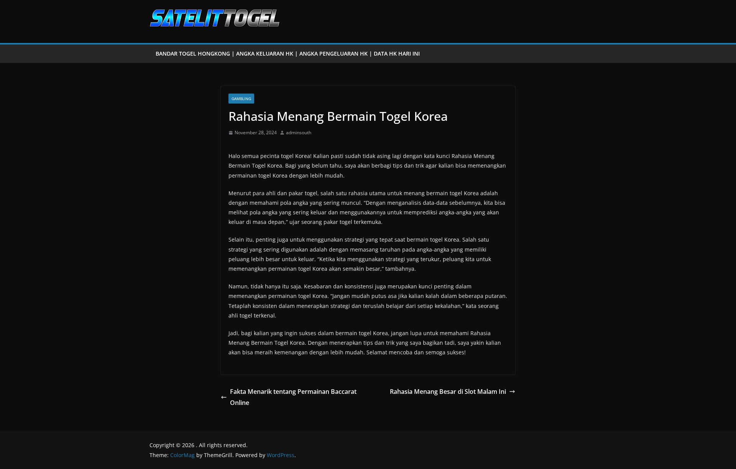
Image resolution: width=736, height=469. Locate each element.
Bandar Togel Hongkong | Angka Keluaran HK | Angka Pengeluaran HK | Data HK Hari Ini (288, 53)
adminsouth (298, 132)
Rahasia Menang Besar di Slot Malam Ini (448, 391)
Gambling (241, 98)
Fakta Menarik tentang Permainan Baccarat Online (293, 397)
